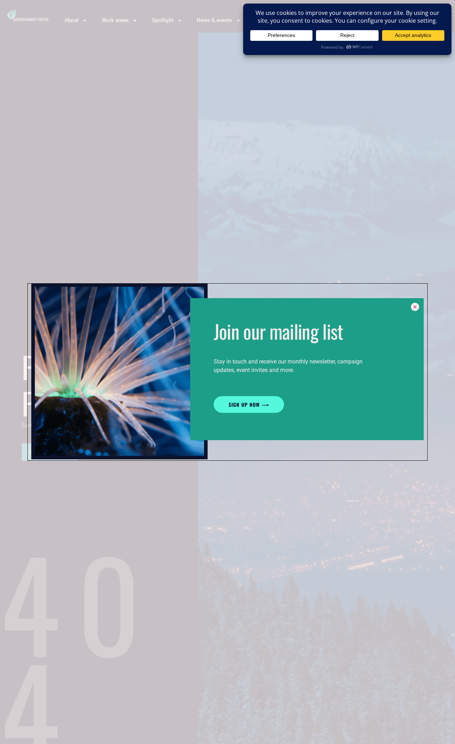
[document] (227, 372)
